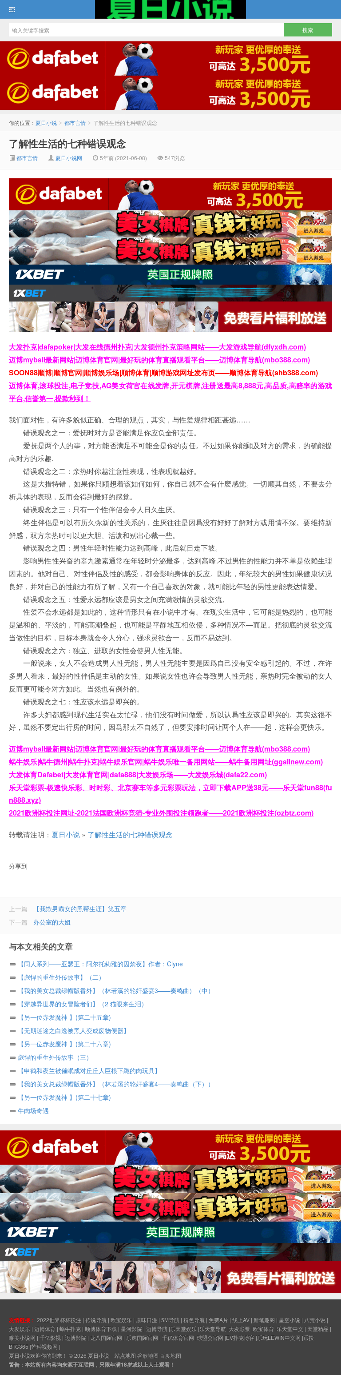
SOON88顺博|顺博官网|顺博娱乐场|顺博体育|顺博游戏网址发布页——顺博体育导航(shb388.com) (163, 372)
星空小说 (289, 1319)
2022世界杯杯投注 (59, 1319)
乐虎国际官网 (142, 1337)
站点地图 (125, 1355)
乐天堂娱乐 (183, 1328)
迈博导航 (156, 1328)
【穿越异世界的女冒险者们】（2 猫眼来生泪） (82, 1003)
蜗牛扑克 (70, 1328)
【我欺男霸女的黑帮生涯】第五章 (80, 908)
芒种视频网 (44, 1346)
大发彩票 (239, 1328)
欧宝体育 (263, 1328)
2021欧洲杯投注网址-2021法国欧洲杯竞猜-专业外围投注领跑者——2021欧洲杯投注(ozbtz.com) (161, 813)
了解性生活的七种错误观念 (67, 143)
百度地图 (170, 1355)
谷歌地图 (148, 1355)
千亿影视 (50, 1337)
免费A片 (218, 1319)
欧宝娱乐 (121, 1319)
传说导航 (96, 1319)
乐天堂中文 (290, 1328)
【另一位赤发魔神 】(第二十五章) (64, 1017)
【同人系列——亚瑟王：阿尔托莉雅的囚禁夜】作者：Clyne (100, 963)
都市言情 (75, 122)
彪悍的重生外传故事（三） (55, 1057)
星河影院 (131, 1328)
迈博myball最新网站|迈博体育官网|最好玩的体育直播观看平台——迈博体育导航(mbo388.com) (159, 359)
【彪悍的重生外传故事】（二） (61, 977)
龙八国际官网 (106, 1337)
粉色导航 (194, 1319)
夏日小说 (170, 9)
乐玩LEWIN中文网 (279, 1337)
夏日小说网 (69, 157)
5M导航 (170, 1319)
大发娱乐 (19, 1328)
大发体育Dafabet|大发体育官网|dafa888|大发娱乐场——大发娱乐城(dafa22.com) (138, 774)
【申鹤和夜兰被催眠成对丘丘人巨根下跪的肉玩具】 (89, 1070)
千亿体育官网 (178, 1337)
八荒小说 (314, 1319)
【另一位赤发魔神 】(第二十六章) (64, 1043)
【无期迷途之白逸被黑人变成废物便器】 (74, 1030)
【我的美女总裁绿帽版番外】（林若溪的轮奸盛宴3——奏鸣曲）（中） (116, 990)
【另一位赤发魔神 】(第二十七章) (64, 1097)
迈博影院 (75, 1337)
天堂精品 (318, 1328)
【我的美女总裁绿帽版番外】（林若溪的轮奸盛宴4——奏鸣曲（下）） (116, 1083)
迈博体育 (45, 1328)
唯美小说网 (22, 1337)
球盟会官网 (210, 1337)
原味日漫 (146, 1319)
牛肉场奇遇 (33, 1110)
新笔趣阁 (264, 1319)
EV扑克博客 (240, 1337)
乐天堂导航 (212, 1328)
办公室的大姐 (52, 921)
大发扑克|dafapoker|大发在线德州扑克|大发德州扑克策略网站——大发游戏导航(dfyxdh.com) (157, 347)
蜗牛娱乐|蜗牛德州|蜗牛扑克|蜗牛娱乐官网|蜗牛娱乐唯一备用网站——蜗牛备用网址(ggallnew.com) (166, 761)
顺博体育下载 (101, 1328)
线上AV (241, 1319)
